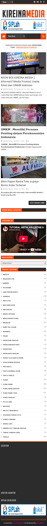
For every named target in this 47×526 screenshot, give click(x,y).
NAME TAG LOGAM (9, 327)
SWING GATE (7, 424)
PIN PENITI (7, 367)
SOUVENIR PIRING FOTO (12, 415)
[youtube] (37, 2)
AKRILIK (6, 274)
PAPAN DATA (7, 349)
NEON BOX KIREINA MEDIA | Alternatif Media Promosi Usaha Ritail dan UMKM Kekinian (20, 81)
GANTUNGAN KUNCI (10, 292)
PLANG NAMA (8, 384)
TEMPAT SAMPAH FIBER (11, 432)
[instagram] (44, 2)
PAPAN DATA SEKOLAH (11, 353)
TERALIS (6, 437)
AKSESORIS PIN (8, 279)
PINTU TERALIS (8, 375)
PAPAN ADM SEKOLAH (10, 340)
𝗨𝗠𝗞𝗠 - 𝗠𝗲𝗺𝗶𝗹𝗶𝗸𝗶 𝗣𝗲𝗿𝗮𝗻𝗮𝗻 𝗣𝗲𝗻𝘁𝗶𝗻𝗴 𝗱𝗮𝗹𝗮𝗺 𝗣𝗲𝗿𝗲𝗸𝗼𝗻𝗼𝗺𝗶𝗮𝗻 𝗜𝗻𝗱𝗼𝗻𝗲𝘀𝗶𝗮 (22, 133)
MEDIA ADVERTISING (11, 318)
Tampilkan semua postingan (26, 47)
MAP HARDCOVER (9, 305)
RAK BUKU (6, 406)
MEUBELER (6, 323)
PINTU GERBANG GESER (11, 371)
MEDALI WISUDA (9, 314)
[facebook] (34, 2)
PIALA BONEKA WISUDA (11, 362)
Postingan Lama (37, 203)
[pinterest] (41, 2)
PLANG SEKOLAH (9, 397)
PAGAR (5, 336)
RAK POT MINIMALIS (10, 410)
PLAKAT (5, 380)
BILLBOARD (7, 288)
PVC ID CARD (7, 402)
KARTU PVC (7, 301)
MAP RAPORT (7, 310)
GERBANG (6, 296)
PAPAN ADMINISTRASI (11, 345)
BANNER (6, 283)
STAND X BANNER (9, 419)
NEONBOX (6, 331)
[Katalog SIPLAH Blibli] (23, 30)
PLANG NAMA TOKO (10, 393)
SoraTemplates (18, 523)
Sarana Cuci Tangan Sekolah (14, 428)
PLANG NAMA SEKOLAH (11, 389)
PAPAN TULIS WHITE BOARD (13, 358)
